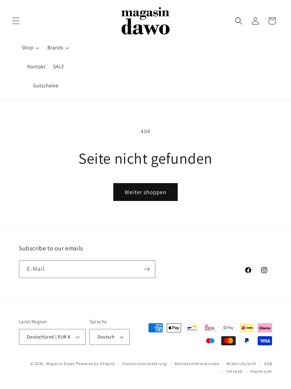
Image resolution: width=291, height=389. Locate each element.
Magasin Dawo (60, 363)
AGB (268, 363)
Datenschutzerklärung (144, 363)
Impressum (261, 371)
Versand (234, 371)
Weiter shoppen (145, 192)
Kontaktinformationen (197, 363)
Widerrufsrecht (242, 363)
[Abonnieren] (146, 269)
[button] (16, 21)
